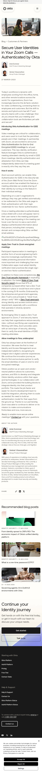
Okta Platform (7, 660)
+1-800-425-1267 (10, 717)
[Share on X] (24, 491)
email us (34, 715)
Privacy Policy (13, 753)
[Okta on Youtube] (3, 735)
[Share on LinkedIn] (20, 491)
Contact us (10, 724)
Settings (21, 768)
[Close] (39, 741)
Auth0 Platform (7, 664)
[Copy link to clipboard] (16, 491)
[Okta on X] (7, 735)
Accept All (21, 759)
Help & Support (7, 692)
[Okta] (8, 8)
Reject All (21, 764)
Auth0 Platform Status (10, 704)
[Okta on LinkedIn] (11, 735)
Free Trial (5, 673)
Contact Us (6, 696)
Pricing (4, 668)
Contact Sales (7, 677)
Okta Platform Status (9, 700)
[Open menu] (37, 8)
